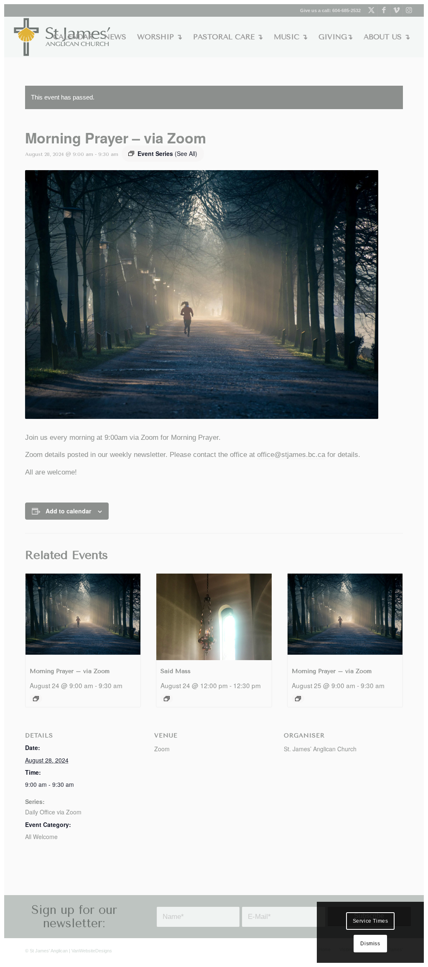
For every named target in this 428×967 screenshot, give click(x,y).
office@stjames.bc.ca (291, 455)
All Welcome (41, 836)
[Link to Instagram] (409, 10)
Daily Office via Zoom (53, 812)
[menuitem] (73, 37)
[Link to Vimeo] (396, 10)
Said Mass (175, 671)
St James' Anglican (49, 950)
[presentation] (82, 617)
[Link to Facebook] (384, 10)
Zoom (162, 749)
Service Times (370, 921)
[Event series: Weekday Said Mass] (167, 698)
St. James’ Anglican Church (320, 749)
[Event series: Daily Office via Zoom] (36, 698)
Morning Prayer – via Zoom (70, 671)
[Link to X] (371, 10)
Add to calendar (68, 511)
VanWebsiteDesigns (91, 950)
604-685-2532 (346, 10)
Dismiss (370, 944)
